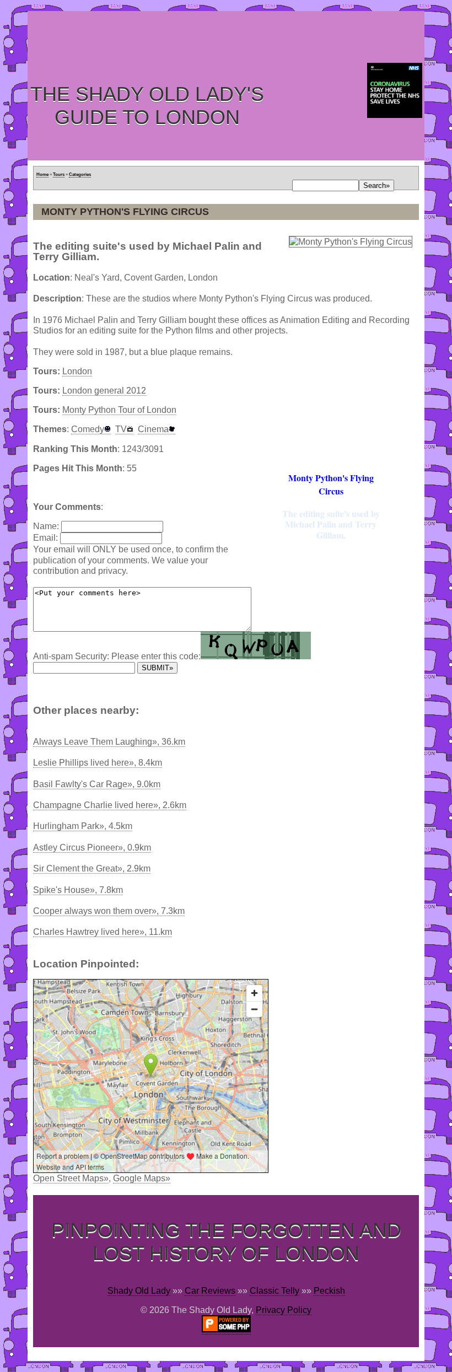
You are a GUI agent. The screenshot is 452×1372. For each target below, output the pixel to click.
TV (121, 429)
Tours (58, 174)
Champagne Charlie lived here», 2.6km (109, 805)
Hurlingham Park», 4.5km (82, 826)
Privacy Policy (283, 1310)
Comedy (87, 429)
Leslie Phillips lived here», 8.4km (97, 762)
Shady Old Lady (138, 1290)
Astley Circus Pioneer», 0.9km (92, 847)
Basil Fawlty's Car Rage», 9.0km (96, 784)
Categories (80, 174)
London (77, 371)
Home (42, 174)
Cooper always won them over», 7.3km (109, 911)
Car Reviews (210, 1290)
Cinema (153, 429)
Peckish (329, 1290)
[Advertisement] (228, 36)
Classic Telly (274, 1290)
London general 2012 (104, 390)
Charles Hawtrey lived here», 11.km (102, 932)
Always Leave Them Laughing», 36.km (109, 741)
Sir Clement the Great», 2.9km (91, 868)
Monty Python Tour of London (119, 410)
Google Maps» (141, 1178)
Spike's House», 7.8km (78, 890)
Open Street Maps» (71, 1178)
